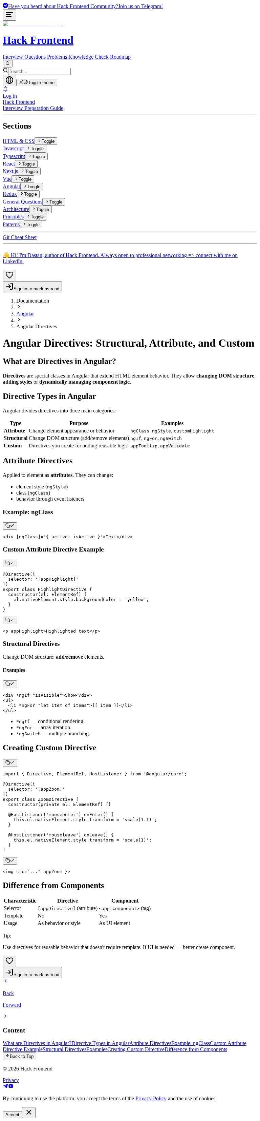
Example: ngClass (190, 1043)
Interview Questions (24, 57)
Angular (25, 313)
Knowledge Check (88, 57)
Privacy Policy (151, 1098)
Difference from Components (196, 1049)
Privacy (11, 1080)
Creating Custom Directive (136, 1049)
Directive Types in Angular (100, 1043)
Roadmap (120, 57)
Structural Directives (64, 1049)
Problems (57, 57)
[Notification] (130, 89)
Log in (10, 96)
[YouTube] (11, 1087)
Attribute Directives (150, 1043)
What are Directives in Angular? (37, 1043)
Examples (96, 1049)
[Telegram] (5, 1087)
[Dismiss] (29, 1112)
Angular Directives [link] (36, 326)
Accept (12, 1114)
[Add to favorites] (9, 275)
